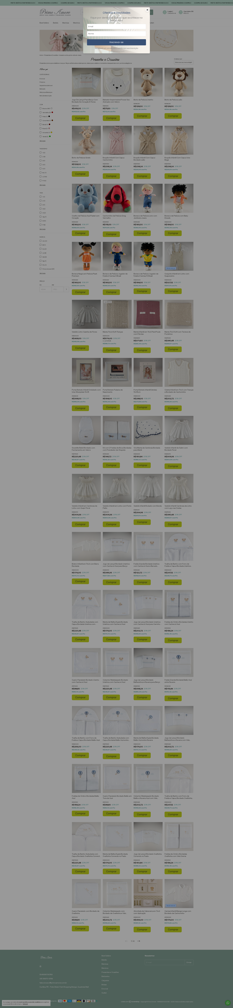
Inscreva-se (116, 42)
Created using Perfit (116, 51)
